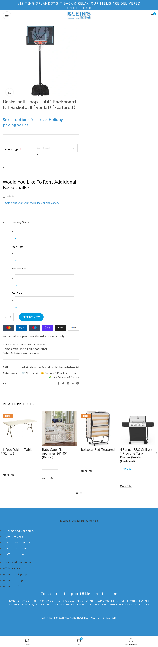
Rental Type (13, 149)
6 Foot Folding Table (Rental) (17, 451)
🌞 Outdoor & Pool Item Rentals (59, 373)
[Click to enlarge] (9, 92)
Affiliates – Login (17, 548)
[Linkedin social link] (73, 383)
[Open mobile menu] (7, 15)
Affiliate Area (14, 536)
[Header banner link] (79, 5)
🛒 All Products (31, 373)
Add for (32, 199)
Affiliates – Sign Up (18, 542)
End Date (17, 293)
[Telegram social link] (77, 383)
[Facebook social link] (58, 383)
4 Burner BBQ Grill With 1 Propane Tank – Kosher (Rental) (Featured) (137, 455)
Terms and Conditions (20, 531)
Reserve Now (31, 317)
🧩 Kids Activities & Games (63, 377)
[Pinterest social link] (68, 383)
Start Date (17, 247)
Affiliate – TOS (15, 554)
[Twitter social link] (63, 383)
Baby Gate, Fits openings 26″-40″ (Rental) (54, 453)
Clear (37, 154)
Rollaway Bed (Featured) (98, 449)
